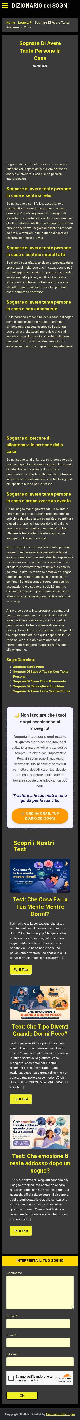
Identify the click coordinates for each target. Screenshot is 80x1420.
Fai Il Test (21, 969)
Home (10, 22)
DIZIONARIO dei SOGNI (40, 5)
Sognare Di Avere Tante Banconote (39, 681)
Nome (11, 1316)
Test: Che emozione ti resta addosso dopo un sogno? (40, 1163)
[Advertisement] (40, 115)
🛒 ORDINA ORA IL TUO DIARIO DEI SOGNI (40, 816)
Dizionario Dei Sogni (60, 1414)
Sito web (12, 1354)
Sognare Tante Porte (28, 666)
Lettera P (25, 22)
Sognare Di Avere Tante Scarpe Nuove (41, 691)
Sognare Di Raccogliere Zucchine (38, 686)
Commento (14, 1273)
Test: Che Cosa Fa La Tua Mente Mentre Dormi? (40, 906)
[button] (5, 5)
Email (11, 1335)
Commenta (40, 66)
